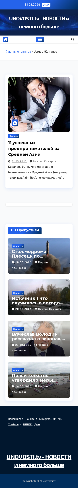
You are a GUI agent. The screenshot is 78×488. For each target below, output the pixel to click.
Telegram (44, 419)
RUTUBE (27, 424)
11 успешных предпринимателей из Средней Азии (33, 148)
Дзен (37, 424)
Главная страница (18, 51)
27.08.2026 (23, 345)
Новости (18, 246)
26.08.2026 (23, 386)
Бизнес (13, 136)
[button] (72, 39)
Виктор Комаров (44, 161)
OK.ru (57, 419)
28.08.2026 (23, 262)
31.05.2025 (19, 161)
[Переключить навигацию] (40, 39)
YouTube (13, 424)
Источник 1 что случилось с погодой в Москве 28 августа (37, 303)
